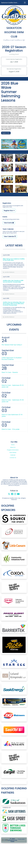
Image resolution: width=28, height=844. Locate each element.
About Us (12, 447)
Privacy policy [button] (21, 839)
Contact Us (13, 457)
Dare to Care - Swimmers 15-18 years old (13, 401)
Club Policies (12, 452)
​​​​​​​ (14, 810)
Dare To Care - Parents (10, 372)
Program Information (13, 450)
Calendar (12, 455)
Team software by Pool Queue (12, 840)
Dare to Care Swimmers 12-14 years (12, 415)
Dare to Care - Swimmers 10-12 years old (12, 386)
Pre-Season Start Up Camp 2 (12, 345)
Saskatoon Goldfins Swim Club (10, 2)
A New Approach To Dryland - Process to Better (12, 358)
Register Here (6, 133)
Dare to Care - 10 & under (11, 429)
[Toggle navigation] (25, 2)
